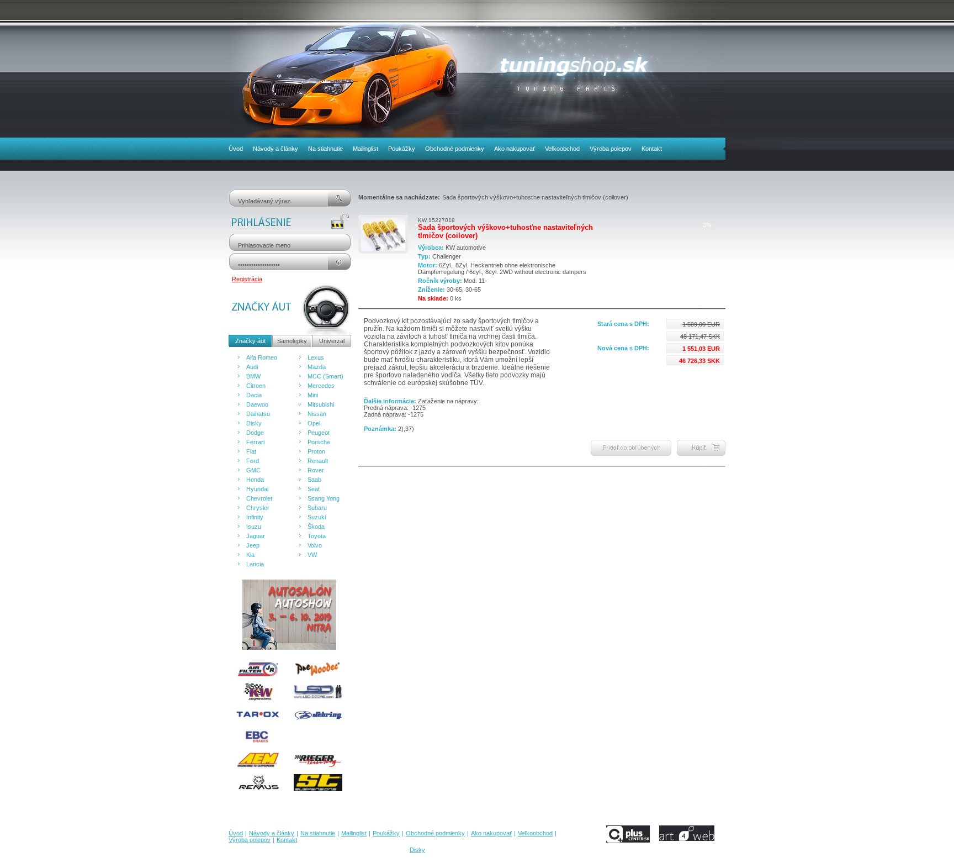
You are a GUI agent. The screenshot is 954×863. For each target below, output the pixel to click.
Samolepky (292, 341)
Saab (314, 479)
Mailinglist (365, 148)
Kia (250, 554)
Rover (316, 470)
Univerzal (331, 341)
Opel (314, 423)
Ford (252, 460)
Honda (255, 479)
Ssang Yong (324, 498)
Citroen (256, 385)
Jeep (252, 545)
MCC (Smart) (325, 376)
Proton (316, 451)
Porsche (319, 442)
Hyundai (257, 489)
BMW (253, 376)
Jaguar (255, 536)
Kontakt (652, 148)
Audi (252, 367)
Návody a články (275, 148)
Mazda (317, 367)
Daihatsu (258, 414)
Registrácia (247, 279)
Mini (313, 395)
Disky (254, 423)
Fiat (251, 451)
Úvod (236, 148)
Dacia (254, 395)
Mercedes (321, 385)
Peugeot (319, 432)
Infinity (254, 517)
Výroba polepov (611, 148)
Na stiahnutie (325, 148)
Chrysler (257, 507)
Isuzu (253, 526)
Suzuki (317, 517)
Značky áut (250, 341)
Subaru (317, 507)
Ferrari (255, 442)
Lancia (255, 564)
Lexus (316, 357)
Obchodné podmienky (454, 148)
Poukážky (401, 148)
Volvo (315, 545)
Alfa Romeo (261, 357)
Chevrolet (259, 498)
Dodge (255, 432)
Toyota (317, 536)
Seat (314, 489)
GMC (253, 470)
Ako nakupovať (514, 148)
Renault (318, 460)
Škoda (316, 526)
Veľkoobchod (562, 148)
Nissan (317, 414)
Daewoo (257, 404)
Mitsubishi (321, 404)
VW (312, 554)
